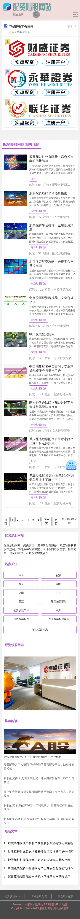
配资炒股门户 (21, 610)
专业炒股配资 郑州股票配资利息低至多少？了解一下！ (51, 477)
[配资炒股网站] (27, 6)
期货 (58, 584)
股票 (21, 601)
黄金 (21, 584)
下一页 (46, 521)
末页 (56, 521)
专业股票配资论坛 (58, 619)
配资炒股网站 (12, 896)
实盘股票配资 (65, 896)
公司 (58, 592)
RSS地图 (49, 904)
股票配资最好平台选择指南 (48, 192)
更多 (70, 26)
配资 (33, 461)
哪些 (33, 178)
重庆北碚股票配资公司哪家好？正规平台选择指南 (51, 440)
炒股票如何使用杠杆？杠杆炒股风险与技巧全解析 (32, 757)
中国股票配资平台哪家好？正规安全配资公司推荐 (40, 868)
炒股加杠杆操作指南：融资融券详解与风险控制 (39, 860)
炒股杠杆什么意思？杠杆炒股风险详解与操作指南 (40, 851)
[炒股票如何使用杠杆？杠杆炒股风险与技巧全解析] (40, 741)
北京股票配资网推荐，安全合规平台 (51, 299)
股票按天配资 (59, 601)
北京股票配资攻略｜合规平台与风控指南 (51, 263)
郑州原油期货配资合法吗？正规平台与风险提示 (39, 876)
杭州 (58, 610)
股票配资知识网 (48, 908)
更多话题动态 (40, 629)
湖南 (21, 592)
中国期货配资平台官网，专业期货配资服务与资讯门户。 (51, 368)
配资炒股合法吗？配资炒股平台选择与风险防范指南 (51, 404)
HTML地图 (61, 904)
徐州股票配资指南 (42, 334)
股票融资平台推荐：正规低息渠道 (51, 227)
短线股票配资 (21, 619)
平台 (21, 575)
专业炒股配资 (38, 211)
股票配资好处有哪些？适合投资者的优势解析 (51, 158)
